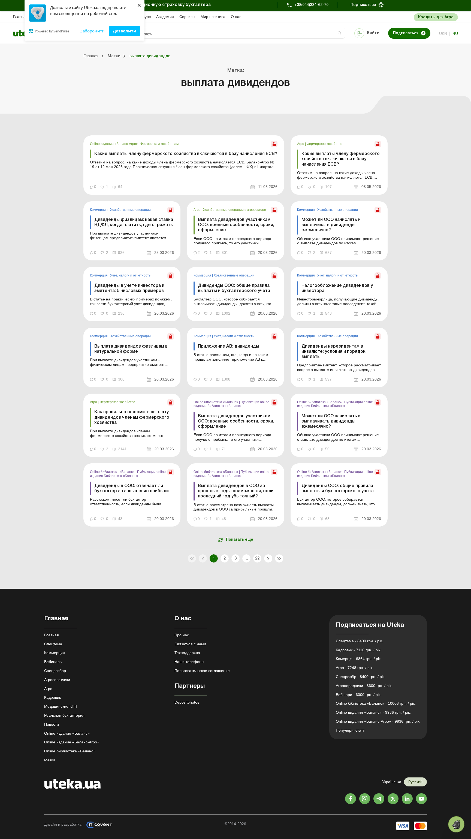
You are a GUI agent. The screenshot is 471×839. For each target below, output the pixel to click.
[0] (456, 824)
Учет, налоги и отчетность (130, 275)
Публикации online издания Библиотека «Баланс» (231, 404)
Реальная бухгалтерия (64, 715)
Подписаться (363, 5)
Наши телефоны (189, 661)
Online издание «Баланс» (67, 733)
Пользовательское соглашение (202, 670)
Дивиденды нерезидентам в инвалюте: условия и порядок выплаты (333, 352)
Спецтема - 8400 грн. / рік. (359, 641)
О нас (236, 16)
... (246, 558)
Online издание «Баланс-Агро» (114, 144)
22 (257, 558)
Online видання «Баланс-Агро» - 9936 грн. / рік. (378, 721)
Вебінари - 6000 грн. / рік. (358, 694)
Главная (20, 16)
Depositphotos (186, 702)
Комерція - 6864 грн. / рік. (359, 658)
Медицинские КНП (60, 706)
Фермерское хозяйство (324, 144)
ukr (443, 33)
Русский (415, 782)
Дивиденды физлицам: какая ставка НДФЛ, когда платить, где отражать (133, 222)
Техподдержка (187, 652)
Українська (391, 782)
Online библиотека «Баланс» (216, 402)
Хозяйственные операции (130, 210)
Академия (165, 16)
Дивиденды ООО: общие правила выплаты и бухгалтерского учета (234, 288)
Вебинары (53, 661)
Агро (301, 144)
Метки (49, 760)
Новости (51, 724)
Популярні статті (350, 730)
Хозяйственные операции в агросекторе (234, 210)
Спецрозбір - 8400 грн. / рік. (360, 676)
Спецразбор (55, 670)
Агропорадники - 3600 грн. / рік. (364, 685)
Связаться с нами (190, 644)
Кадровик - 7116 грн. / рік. (358, 650)
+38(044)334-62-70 (311, 5)
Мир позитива (213, 16)
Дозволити (124, 31)
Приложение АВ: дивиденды (228, 346)
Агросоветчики (57, 679)
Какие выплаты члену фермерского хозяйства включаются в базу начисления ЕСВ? (185, 154)
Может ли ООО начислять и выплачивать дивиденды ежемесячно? (331, 225)
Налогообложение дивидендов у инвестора (337, 288)
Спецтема (53, 644)
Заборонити (92, 31)
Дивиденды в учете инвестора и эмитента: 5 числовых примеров (129, 288)
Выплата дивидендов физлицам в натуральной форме (131, 349)
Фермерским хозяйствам (159, 144)
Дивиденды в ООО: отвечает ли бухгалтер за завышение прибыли (131, 488)
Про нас (181, 635)
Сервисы (187, 16)
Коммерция (99, 210)
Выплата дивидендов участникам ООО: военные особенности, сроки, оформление (236, 225)
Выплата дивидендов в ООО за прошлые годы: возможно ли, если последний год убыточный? (235, 491)
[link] (183, 165)
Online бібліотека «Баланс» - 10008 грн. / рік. (376, 703)
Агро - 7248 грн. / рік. (354, 667)
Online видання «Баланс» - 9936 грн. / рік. (373, 712)
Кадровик (52, 697)
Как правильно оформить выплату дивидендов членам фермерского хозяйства (131, 417)
